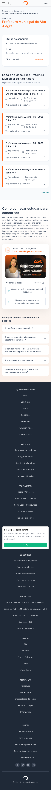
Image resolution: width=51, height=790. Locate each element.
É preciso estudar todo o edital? (19, 360)
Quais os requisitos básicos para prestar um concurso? (20, 338)
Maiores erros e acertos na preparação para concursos (27, 301)
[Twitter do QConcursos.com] (23, 765)
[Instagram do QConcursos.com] (34, 765)
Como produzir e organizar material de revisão (27, 290)
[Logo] (25, 3)
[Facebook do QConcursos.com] (17, 765)
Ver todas (37, 283)
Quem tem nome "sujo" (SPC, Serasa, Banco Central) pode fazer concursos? (23, 350)
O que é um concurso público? (19, 328)
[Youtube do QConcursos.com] (28, 765)
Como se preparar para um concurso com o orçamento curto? (22, 370)
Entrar (46, 3)
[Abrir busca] (9, 3)
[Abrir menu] (3, 3)
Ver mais (45, 192)
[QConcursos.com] (25, 778)
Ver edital (39, 59)
